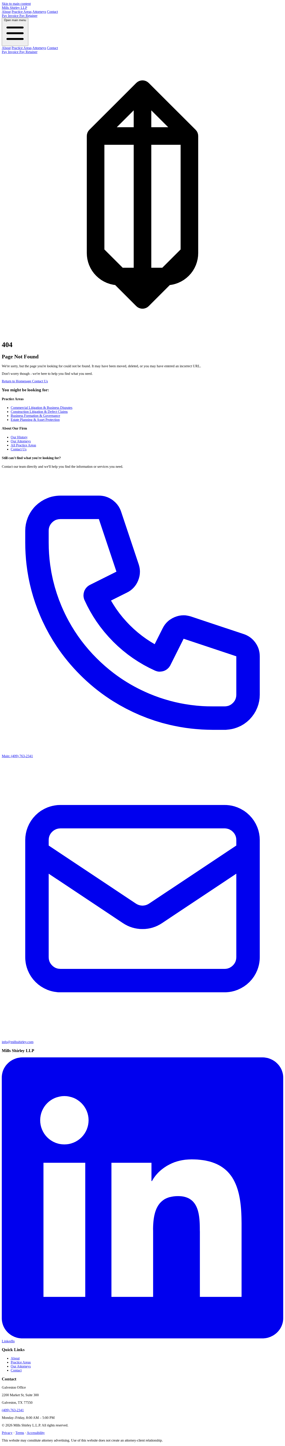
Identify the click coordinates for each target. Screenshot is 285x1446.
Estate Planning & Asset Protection (35, 420)
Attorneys (39, 12)
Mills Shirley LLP (14, 8)
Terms (19, 1433)
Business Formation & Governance (35, 416)
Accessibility (36, 1433)
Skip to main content (16, 4)
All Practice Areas (23, 445)
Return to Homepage (17, 381)
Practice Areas (22, 12)
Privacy (7, 1433)
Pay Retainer (28, 16)
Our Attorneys (21, 441)
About (6, 12)
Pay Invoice (10, 16)
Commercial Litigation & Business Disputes (41, 408)
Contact (52, 12)
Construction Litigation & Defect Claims (39, 412)
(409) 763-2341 (13, 1410)
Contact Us (40, 381)
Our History (19, 437)
